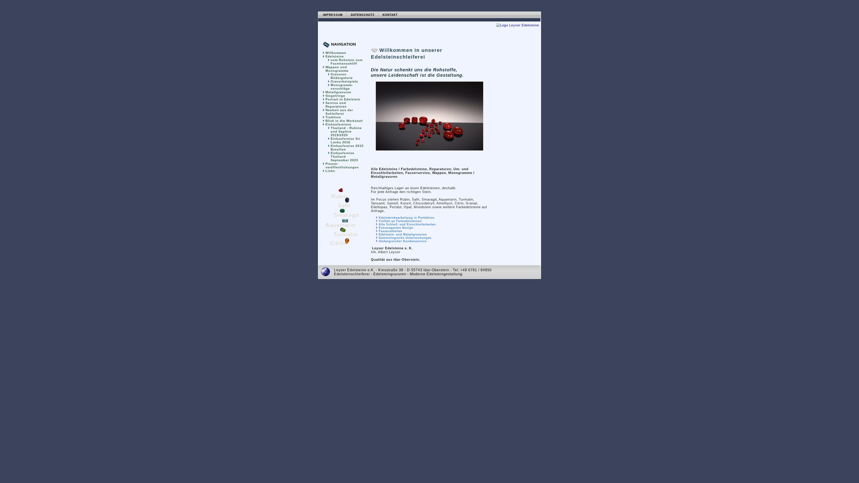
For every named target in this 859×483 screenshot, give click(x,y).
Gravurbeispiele (344, 81)
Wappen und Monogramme (337, 68)
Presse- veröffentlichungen (342, 165)
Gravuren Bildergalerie (342, 76)
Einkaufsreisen (338, 124)
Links (330, 171)
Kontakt (390, 15)
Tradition (333, 117)
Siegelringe (335, 95)
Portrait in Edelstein (342, 99)
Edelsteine (334, 56)
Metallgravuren (338, 92)
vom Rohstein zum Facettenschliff (347, 61)
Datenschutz (362, 15)
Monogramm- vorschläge (342, 86)
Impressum (333, 15)
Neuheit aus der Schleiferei (339, 111)
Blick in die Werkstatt (344, 121)
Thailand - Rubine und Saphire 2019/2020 (346, 131)
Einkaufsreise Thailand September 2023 (344, 156)
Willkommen (335, 53)
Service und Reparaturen (336, 104)
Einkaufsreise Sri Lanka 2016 (345, 140)
